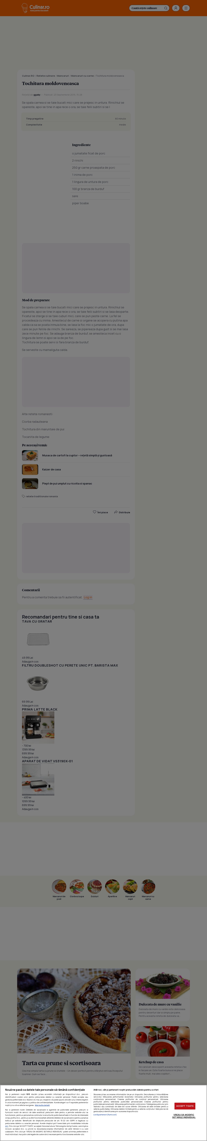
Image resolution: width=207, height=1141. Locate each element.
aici (6, 1126)
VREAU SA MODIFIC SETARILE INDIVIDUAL (183, 1116)
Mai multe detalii (42, 1105)
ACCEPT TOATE (185, 1105)
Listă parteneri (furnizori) (105, 1114)
